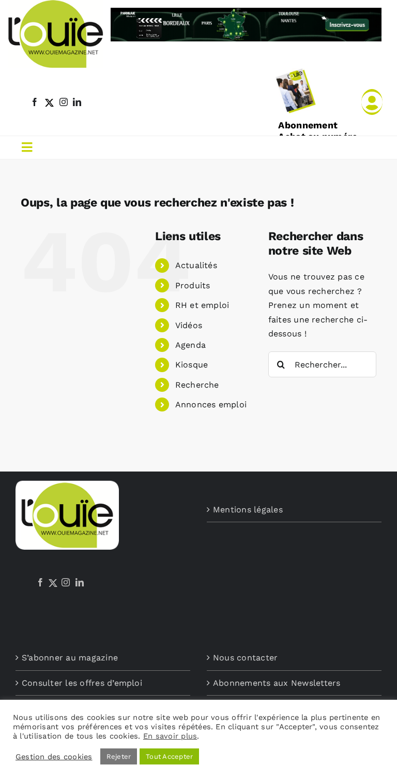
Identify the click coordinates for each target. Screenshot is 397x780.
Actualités (196, 265)
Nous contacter (245, 658)
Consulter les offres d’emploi (82, 683)
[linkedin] (77, 102)
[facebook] (34, 102)
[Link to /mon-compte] (372, 102)
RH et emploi (202, 305)
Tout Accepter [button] (169, 756)
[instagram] (63, 102)
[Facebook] (40, 582)
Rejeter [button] (118, 756)
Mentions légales (248, 509)
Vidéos (188, 325)
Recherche (197, 385)
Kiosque (191, 365)
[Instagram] (66, 582)
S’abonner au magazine (70, 658)
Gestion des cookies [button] (54, 756)
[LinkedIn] (79, 582)
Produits (192, 285)
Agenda (190, 345)
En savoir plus (170, 736)
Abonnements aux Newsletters (276, 683)
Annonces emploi (211, 404)
